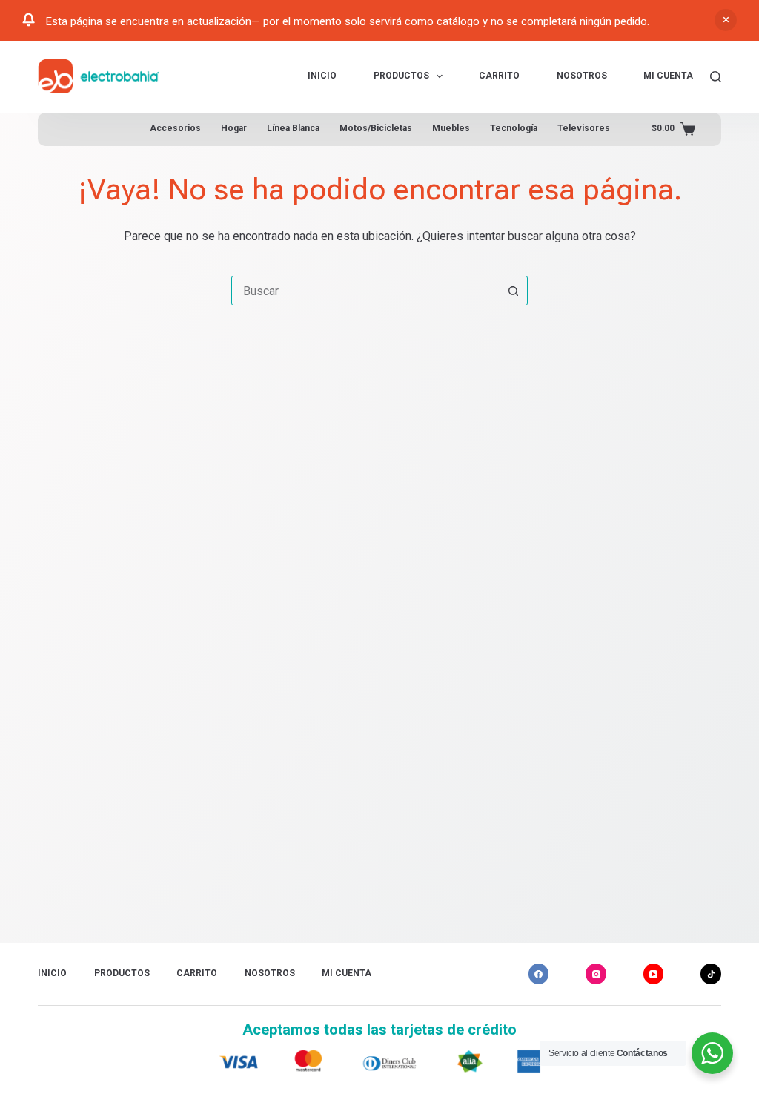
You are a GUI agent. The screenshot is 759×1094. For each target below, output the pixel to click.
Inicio (322, 75)
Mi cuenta (668, 75)
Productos (401, 75)
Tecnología (513, 128)
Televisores (583, 128)
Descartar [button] (726, 20)
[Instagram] (596, 974)
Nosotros (582, 75)
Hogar (234, 128)
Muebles (451, 128)
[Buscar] (715, 76)
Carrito (499, 75)
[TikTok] (710, 974)
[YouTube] (653, 974)
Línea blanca (293, 128)
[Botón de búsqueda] (513, 290)
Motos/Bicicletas (375, 128)
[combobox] (365, 290)
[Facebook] (538, 974)
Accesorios (175, 128)
